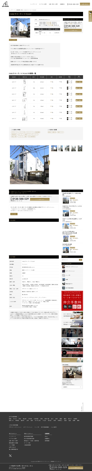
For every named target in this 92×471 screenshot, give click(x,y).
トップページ (33, 4)
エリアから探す (43, 4)
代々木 (15, 418)
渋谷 (20, 418)
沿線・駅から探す (53, 4)
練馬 (78, 420)
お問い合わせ (85, 4)
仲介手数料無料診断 (29, 438)
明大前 (49, 420)
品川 (52, 418)
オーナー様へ (66, 346)
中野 (54, 420)
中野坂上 (60, 420)
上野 (27, 420)
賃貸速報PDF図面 (13, 443)
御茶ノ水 (11, 420)
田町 (56, 418)
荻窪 (65, 420)
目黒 (41, 418)
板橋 (74, 420)
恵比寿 (24, 418)
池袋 (69, 420)
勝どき (70, 418)
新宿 (10, 418)
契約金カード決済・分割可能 (31, 440)
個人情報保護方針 (13, 449)
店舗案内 (62, 4)
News (46, 436)
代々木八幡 (48, 23)
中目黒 (30, 418)
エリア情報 (12, 445)
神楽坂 (17, 420)
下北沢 (44, 420)
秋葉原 (75, 418)
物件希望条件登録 (28, 436)
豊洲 (65, 418)
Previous (10, 163)
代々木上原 (48, 22)
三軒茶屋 (36, 418)
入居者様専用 (66, 360)
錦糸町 (22, 420)
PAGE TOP (81, 409)
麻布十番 (47, 418)
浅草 (32, 420)
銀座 (61, 418)
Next (49, 163)
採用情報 (72, 333)
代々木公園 (50, 25)
